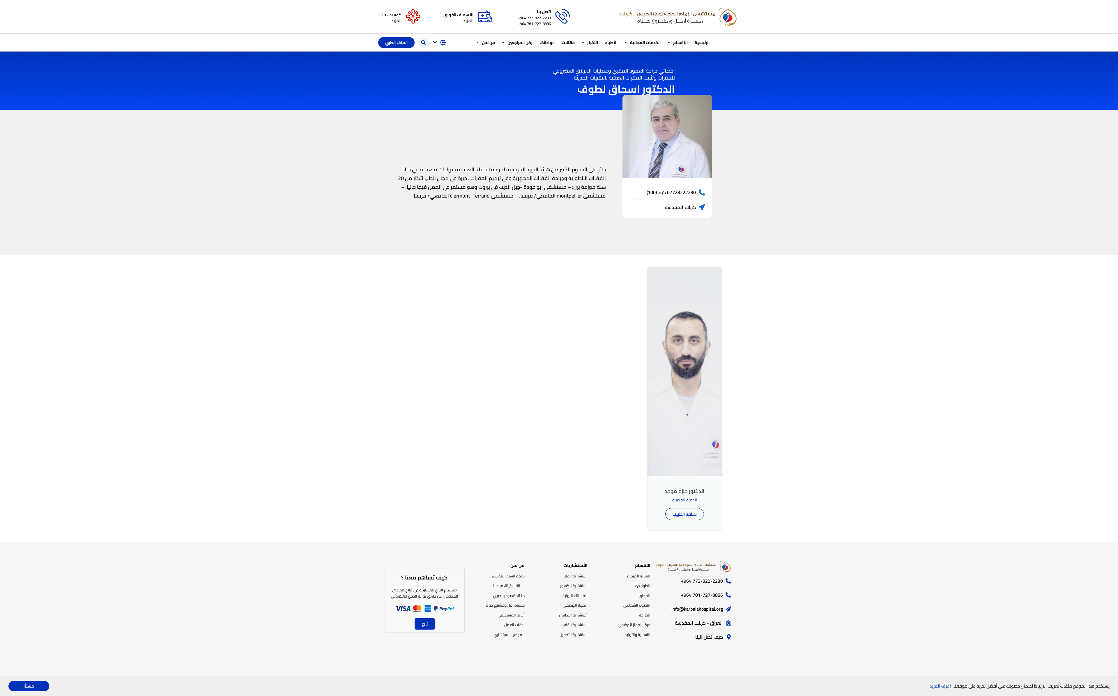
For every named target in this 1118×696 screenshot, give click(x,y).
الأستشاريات (575, 565)
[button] (423, 42)
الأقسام (680, 42)
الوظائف (547, 42)
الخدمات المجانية (645, 42)
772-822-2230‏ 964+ (534, 17)
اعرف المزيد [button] (940, 686)
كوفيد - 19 (391, 15)
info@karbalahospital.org (697, 609)
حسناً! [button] (29, 686)
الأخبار (592, 42)
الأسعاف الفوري (458, 15)
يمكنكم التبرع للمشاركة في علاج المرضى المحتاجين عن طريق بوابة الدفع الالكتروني (424, 593)
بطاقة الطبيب (685, 514)
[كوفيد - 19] (413, 16)
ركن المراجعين (520, 42)
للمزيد (468, 20)
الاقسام (642, 565)
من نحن (488, 42)
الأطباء (611, 42)
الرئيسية (702, 42)
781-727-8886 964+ (534, 23)
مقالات (568, 42)
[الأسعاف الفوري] (485, 16)
